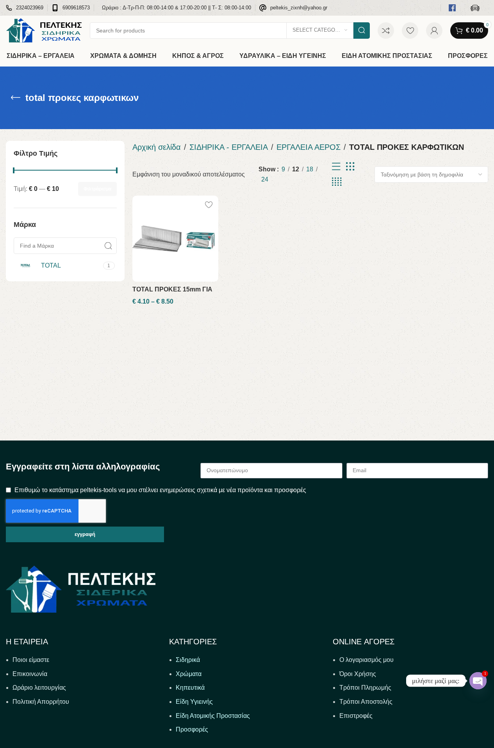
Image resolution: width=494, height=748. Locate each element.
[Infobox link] (24, 8)
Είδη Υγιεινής (194, 701)
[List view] (336, 167)
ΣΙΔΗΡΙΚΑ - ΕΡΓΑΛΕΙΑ (228, 147)
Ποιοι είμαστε (30, 659)
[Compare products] (386, 30)
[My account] (434, 30)
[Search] (361, 30)
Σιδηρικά (188, 659)
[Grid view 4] (336, 182)
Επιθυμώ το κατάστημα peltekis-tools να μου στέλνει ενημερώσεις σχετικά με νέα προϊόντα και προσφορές (160, 490)
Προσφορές (192, 729)
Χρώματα (189, 674)
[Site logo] (44, 30)
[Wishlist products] (410, 30)
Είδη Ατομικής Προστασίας (213, 715)
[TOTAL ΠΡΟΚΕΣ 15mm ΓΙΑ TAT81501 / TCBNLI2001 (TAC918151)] (175, 239)
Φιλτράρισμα (97, 189)
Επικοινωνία (29, 674)
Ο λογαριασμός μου (366, 659)
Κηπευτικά (190, 687)
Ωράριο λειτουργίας (39, 687)
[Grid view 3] (350, 167)
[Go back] (15, 98)
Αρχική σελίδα (156, 147)
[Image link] (80, 588)
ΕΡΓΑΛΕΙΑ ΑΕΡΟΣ (308, 147)
